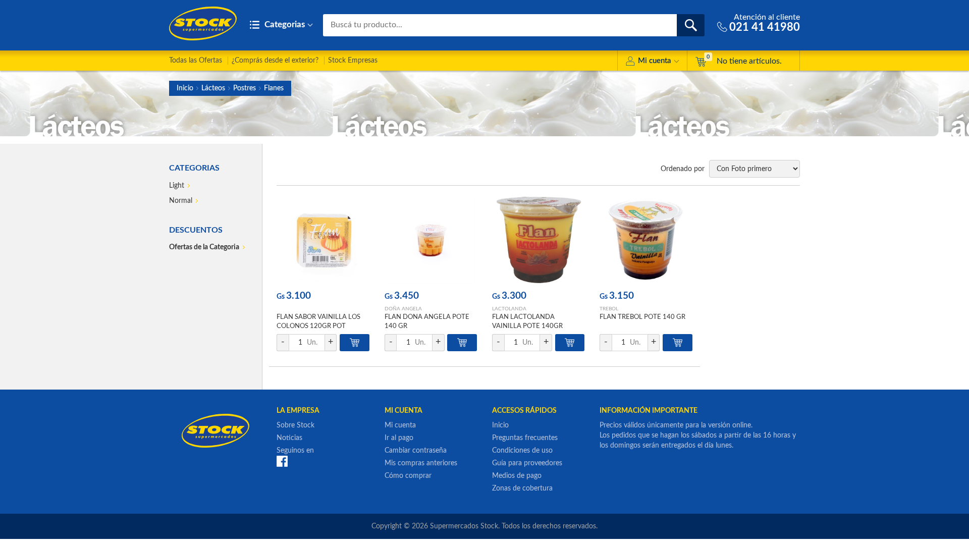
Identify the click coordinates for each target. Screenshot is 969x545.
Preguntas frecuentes (525, 438)
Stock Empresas (353, 60)
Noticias (289, 438)
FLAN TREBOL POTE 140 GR (642, 317)
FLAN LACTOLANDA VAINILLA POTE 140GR (527, 322)
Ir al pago (399, 438)
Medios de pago (517, 475)
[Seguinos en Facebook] (282, 461)
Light (176, 185)
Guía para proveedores (527, 463)
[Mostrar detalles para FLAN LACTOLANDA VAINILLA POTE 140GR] (538, 240)
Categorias (283, 24)
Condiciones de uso (522, 450)
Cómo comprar (408, 475)
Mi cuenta (654, 61)
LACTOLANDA (509, 308)
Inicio (185, 88)
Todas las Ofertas (195, 60)
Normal (180, 200)
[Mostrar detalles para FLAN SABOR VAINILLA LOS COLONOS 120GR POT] (323, 240)
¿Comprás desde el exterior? (275, 60)
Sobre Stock (295, 425)
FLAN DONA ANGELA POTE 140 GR (427, 322)
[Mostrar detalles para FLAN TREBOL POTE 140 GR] (646, 240)
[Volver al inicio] (203, 23)
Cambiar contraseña (416, 450)
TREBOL (609, 308)
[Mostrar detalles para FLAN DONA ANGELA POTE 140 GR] (431, 240)
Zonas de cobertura (522, 488)
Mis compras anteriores (421, 463)
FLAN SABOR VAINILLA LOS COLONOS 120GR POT (318, 322)
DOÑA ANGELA (403, 308)
